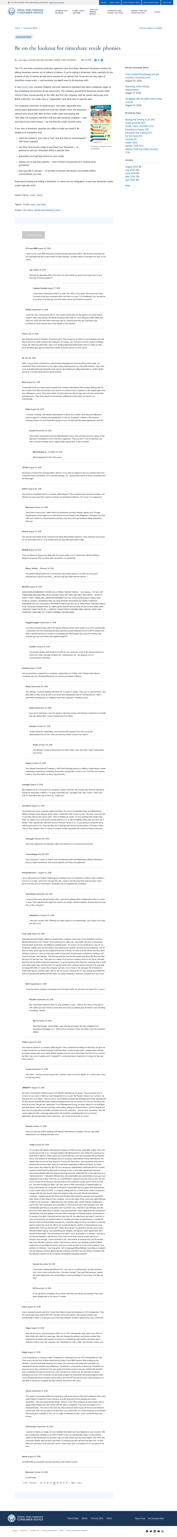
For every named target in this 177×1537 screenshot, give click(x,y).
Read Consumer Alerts (131, 2)
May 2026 (130, 176)
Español (104, 2)
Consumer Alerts (30, 28)
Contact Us (35, 1530)
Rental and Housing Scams (47, 210)
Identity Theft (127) (134, 146)
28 (54, 1483)
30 (61, 1483)
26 (48, 1483)
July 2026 (130, 170)
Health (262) (131, 142)
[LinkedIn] (155, 1532)
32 (67, 1483)
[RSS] (162, 1532)
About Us (24, 1530)
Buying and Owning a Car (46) (140, 119)
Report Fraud (114, 2)
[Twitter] (151, 1532)
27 (51, 1483)
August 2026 (131, 167)
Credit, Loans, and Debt (78, 11)
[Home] (28, 14)
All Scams (28, 210)
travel (39, 195)
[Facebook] (147, 1532)
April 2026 (130, 180)
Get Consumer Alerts (151, 2)
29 (58, 1483)
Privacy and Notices (49, 1530)
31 (64, 1483)
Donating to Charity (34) (137, 129)
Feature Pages (73, 1518)
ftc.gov (15, 1530)
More (127, 185)
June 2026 (130, 173)
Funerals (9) (131, 139)
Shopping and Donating (61, 11)
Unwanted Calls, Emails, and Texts (115, 11)
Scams (157, 12)
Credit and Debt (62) (135, 123)
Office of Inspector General (77, 1530)
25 (44, 1483)
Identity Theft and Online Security (139, 11)
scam (32, 195)
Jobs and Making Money (93, 11)
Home (17, 28)
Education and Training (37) (138, 133)
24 (41, 1483)
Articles (84, 1518)
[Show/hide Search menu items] (166, 11)
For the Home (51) (133, 136)
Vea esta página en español (151, 28)
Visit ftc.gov (167, 2)
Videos (109, 1518)
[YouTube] (158, 1532)
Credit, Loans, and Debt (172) (139, 126)
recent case (27, 87)
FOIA (61, 1530)
